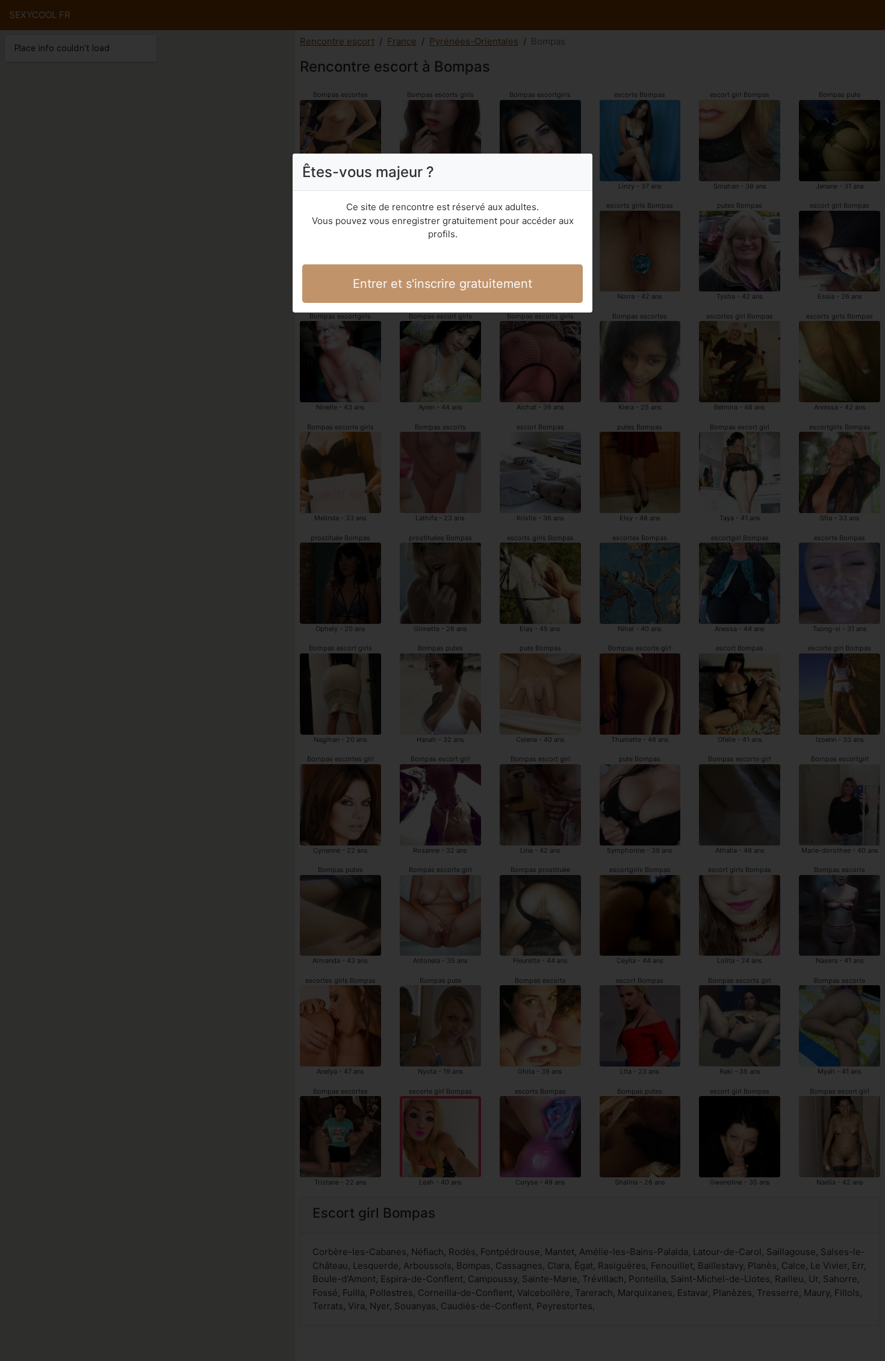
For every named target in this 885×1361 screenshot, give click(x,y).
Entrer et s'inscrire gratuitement (442, 283)
